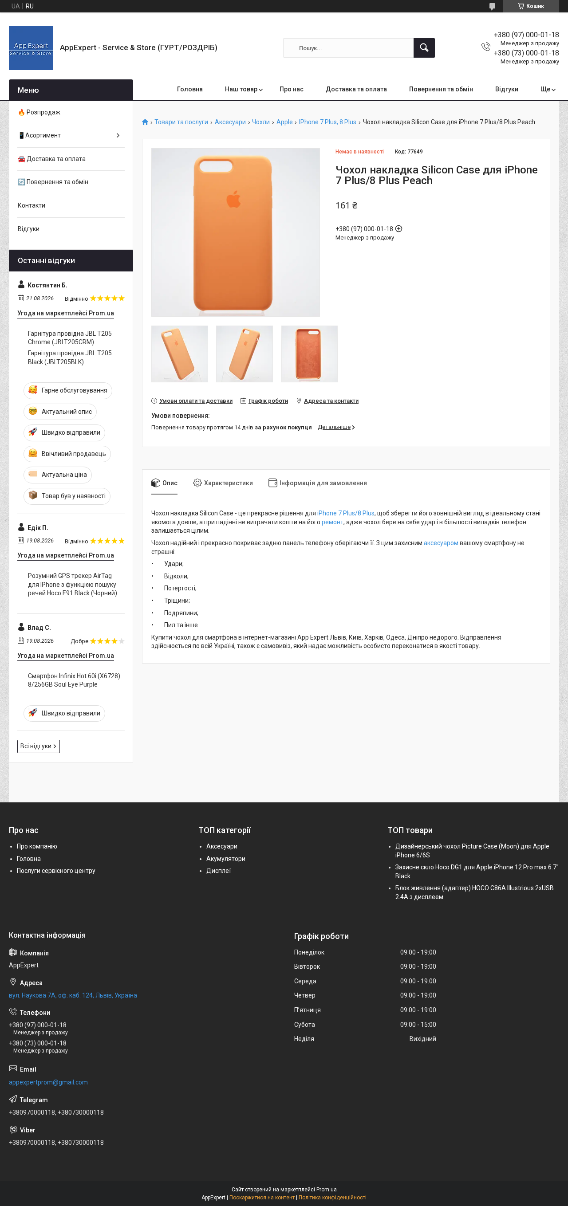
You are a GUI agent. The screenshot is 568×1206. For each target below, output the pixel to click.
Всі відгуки (35, 746)
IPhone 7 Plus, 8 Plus (327, 122)
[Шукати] (424, 48)
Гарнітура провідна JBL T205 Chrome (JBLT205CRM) (70, 338)
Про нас (292, 89)
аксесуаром (441, 542)
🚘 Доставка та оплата (52, 158)
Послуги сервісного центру (56, 870)
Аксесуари (230, 122)
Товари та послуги (181, 122)
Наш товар (241, 89)
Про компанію (37, 846)
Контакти (31, 205)
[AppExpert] (31, 48)
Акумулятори (225, 858)
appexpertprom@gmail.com (48, 1082)
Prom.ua (326, 1189)
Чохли (261, 122)
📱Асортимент (39, 135)
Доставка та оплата (356, 89)
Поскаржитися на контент (262, 1197)
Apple (284, 122)
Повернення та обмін (441, 89)
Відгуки (506, 89)
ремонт (332, 522)
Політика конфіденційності (333, 1197)
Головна (190, 89)
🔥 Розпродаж (39, 112)
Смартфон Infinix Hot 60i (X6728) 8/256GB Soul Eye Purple (74, 680)
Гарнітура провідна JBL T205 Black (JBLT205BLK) (70, 357)
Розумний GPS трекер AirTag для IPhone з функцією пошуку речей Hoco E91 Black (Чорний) (72, 584)
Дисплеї (218, 870)
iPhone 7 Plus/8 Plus (346, 513)
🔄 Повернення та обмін (53, 181)
